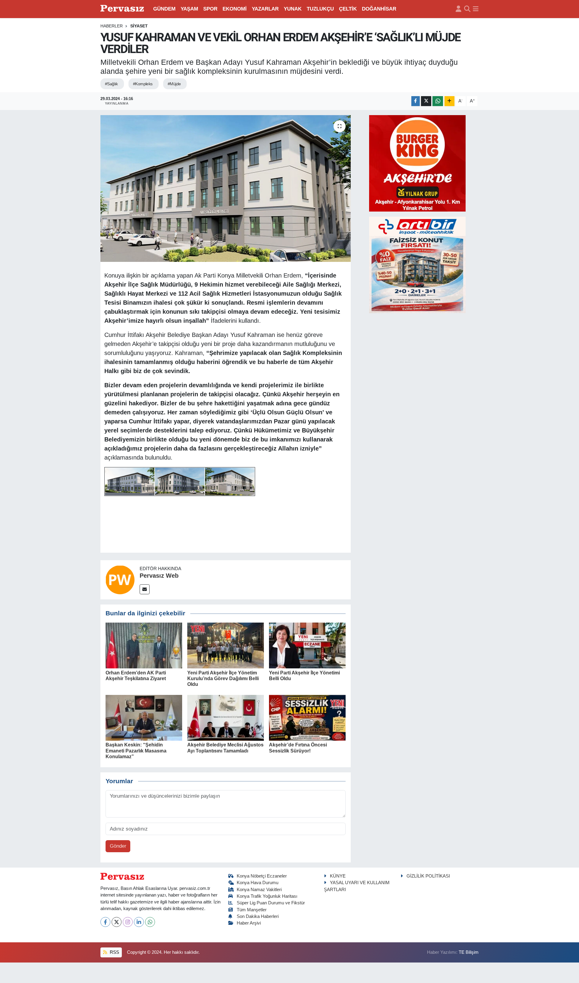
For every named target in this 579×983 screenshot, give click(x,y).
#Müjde (174, 83)
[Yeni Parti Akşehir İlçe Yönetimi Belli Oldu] (307, 645)
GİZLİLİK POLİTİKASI (428, 876)
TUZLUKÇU (320, 9)
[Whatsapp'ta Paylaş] (437, 101)
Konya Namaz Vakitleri (259, 889)
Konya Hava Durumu (257, 882)
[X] (117, 922)
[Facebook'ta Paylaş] (415, 101)
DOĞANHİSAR (379, 9)
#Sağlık (111, 83)
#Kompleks (143, 83)
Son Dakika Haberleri (258, 916)
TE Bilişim (469, 952)
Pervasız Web (159, 575)
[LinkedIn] (139, 922)
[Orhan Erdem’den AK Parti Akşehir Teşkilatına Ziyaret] (144, 645)
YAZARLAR (265, 9)
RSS (114, 952)
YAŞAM (189, 9)
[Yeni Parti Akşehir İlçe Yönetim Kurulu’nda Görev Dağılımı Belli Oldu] (225, 645)
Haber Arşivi (249, 923)
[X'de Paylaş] (426, 101)
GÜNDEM (164, 9)
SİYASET (139, 26)
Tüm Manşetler (252, 909)
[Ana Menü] (476, 9)
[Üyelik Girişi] (458, 9)
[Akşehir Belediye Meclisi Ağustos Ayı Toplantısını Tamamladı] (225, 717)
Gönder (118, 846)
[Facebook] (105, 922)
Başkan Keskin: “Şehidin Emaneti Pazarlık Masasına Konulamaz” (136, 750)
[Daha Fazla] (449, 101)
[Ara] (467, 9)
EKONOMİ (235, 9)
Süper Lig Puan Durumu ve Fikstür (271, 902)
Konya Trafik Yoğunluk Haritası (267, 896)
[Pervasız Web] (120, 580)
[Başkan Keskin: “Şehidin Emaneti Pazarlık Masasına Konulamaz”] (144, 717)
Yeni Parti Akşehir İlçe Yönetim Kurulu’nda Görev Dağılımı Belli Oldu (223, 678)
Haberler (111, 26)
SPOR (210, 9)
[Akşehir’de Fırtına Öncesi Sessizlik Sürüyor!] (307, 717)
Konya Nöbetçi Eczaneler (262, 876)
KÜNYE (338, 876)
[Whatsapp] (150, 922)
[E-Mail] (145, 589)
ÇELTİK (348, 9)
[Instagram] (128, 922)
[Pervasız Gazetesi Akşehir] (123, 8)
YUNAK (293, 9)
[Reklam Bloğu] (417, 163)
